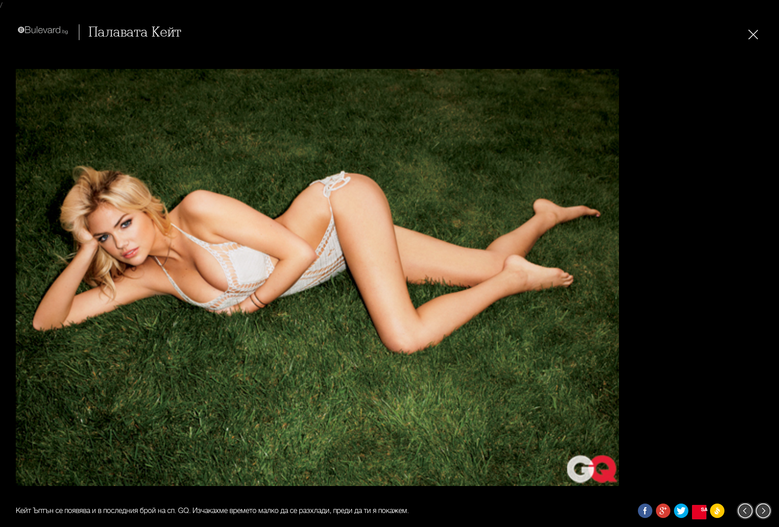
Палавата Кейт (134, 32)
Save (703, 509)
